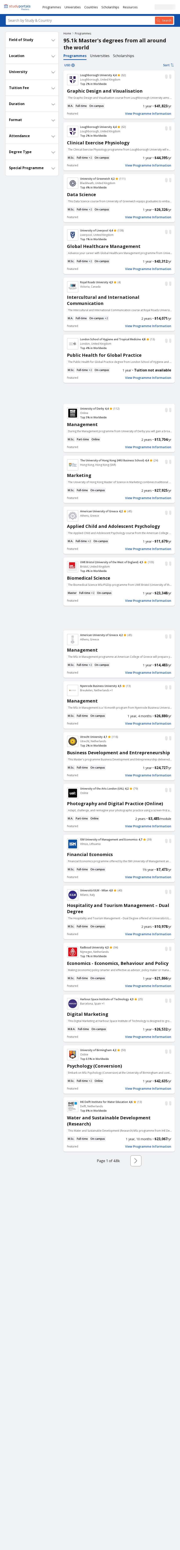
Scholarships (110, 7)
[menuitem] (52, 7)
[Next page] (135, 1160)
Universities (73, 7)
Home (67, 33)
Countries (91, 7)
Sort (166, 65)
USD (67, 65)
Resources (130, 7)
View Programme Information (148, 113)
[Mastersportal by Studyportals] (18, 7)
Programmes (51, 7)
